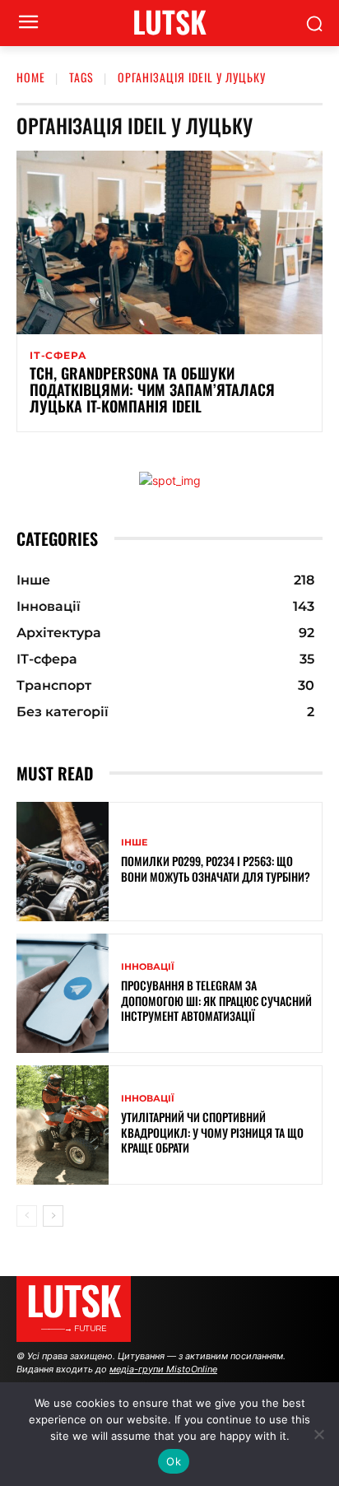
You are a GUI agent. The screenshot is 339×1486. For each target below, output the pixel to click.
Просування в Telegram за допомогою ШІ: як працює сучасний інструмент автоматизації (216, 999)
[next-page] (53, 1216)
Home (30, 77)
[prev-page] (26, 1216)
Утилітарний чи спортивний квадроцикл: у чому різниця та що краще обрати (212, 1131)
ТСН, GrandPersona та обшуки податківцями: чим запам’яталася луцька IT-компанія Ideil (152, 389)
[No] (318, 1434)
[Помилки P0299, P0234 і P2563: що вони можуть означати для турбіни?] (62, 861)
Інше (134, 842)
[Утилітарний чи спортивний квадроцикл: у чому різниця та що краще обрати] (62, 1125)
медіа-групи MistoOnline (163, 1369)
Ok (173, 1461)
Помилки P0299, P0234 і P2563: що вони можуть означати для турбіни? (215, 868)
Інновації (147, 966)
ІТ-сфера (58, 356)
